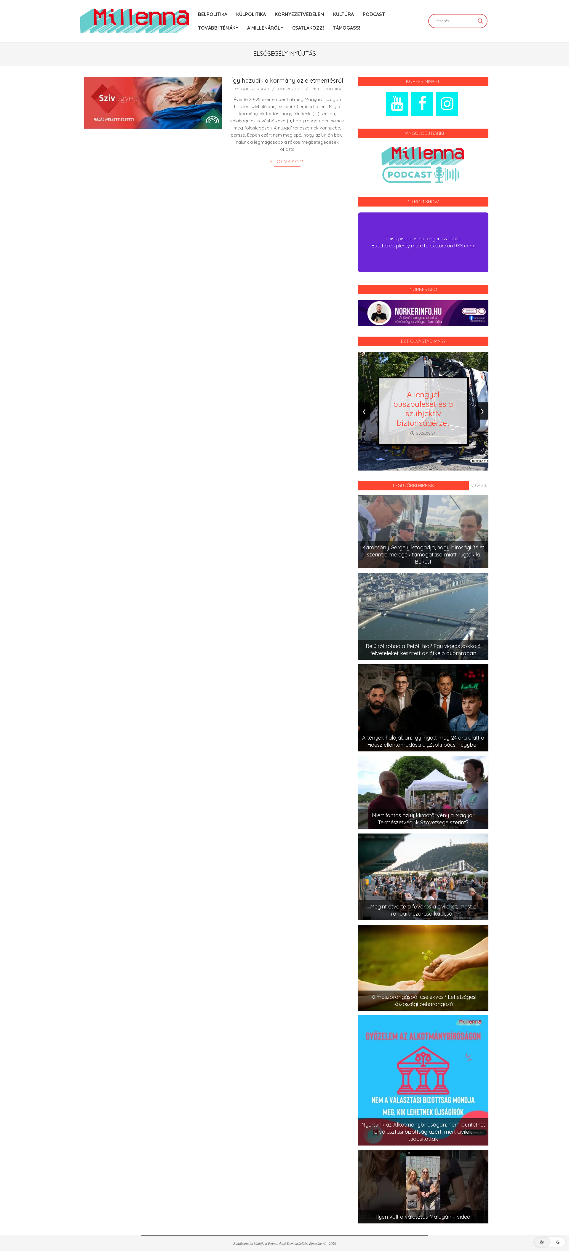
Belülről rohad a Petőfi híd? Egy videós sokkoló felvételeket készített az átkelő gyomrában (423, 650)
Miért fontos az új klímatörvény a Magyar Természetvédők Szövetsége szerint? (423, 819)
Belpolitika (329, 89)
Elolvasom (287, 161)
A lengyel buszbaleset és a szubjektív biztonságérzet (423, 409)
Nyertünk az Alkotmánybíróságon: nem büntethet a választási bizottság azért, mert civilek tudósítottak (423, 1131)
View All (479, 485)
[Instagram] (447, 104)
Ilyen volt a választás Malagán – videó (423, 1216)
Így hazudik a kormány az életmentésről (287, 80)
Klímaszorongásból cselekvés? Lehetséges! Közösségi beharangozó (423, 1000)
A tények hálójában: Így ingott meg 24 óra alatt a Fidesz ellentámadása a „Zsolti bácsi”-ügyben (423, 741)
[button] (549, 1242)
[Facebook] (422, 104)
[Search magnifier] (480, 21)
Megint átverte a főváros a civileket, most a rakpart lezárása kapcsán (423, 910)
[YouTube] (397, 104)
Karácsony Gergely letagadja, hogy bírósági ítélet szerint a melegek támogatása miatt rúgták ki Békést (423, 554)
